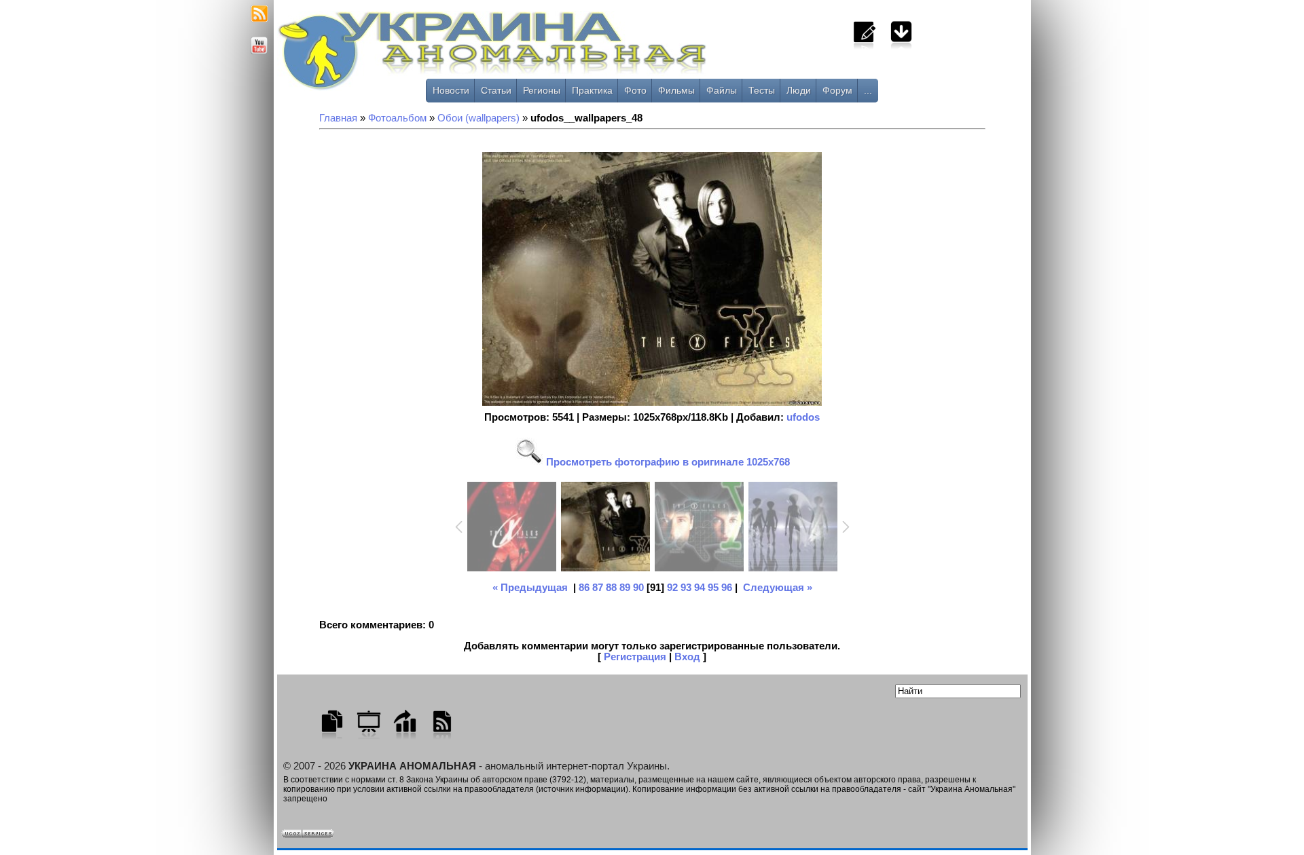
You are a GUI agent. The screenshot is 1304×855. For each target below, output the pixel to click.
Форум (837, 90)
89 (624, 587)
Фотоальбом (397, 118)
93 (686, 587)
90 (638, 587)
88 (611, 587)
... (868, 90)
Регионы (541, 90)
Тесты (761, 90)
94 (699, 587)
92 (672, 587)
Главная (338, 118)
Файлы (721, 90)
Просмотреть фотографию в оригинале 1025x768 (666, 462)
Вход (687, 656)
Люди (798, 90)
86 (584, 587)
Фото (635, 90)
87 (597, 587)
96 (726, 587)
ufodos (803, 417)
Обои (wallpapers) (478, 118)
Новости (451, 90)
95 (713, 587)
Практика (592, 90)
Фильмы (676, 90)
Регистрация (635, 656)
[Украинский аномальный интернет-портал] (548, 55)
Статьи (496, 90)
